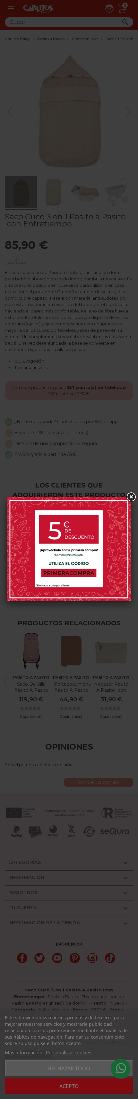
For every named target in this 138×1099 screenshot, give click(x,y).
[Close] (131, 497)
